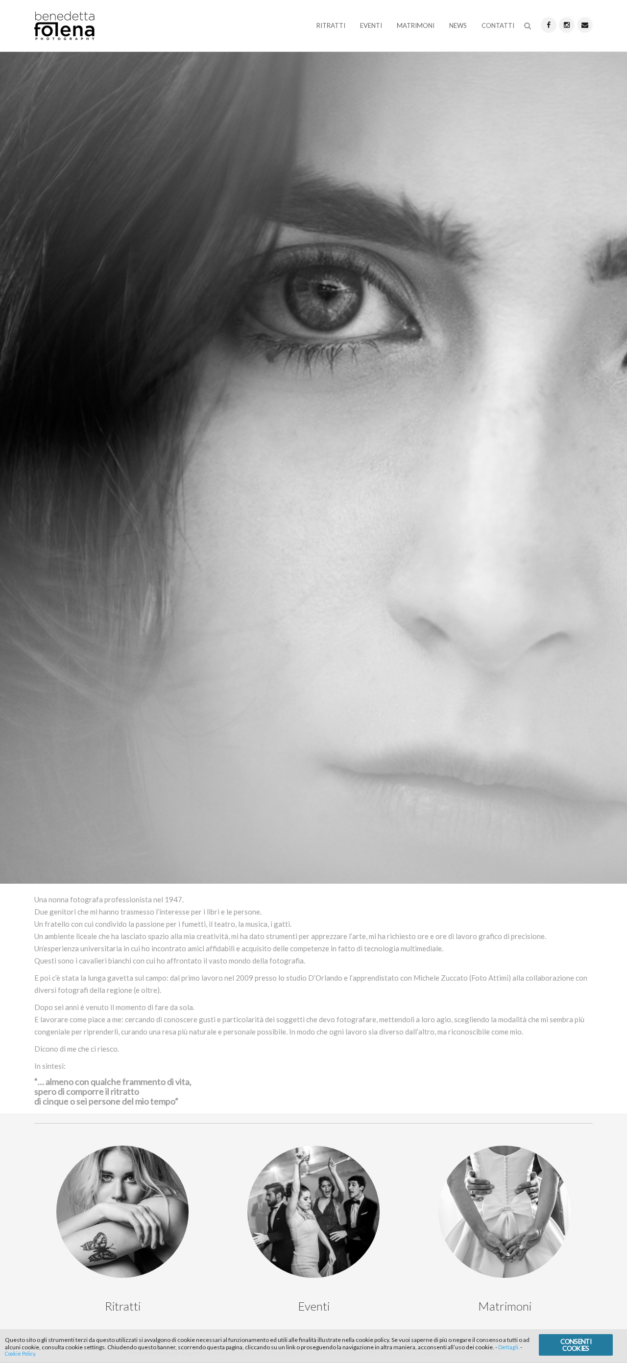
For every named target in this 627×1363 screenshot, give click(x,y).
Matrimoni (415, 25)
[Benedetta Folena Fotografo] (64, 27)
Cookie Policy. (20, 1354)
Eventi (371, 25)
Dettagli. (508, 1346)
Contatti (498, 25)
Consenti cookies (575, 1345)
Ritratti (330, 25)
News (458, 25)
